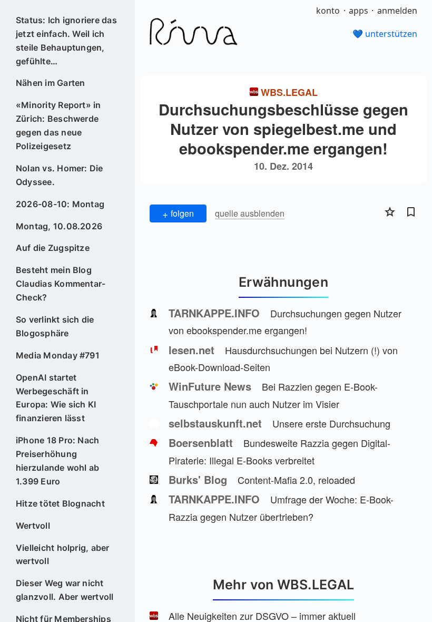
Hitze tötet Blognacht (60, 503)
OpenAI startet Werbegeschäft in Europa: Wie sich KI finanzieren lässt (56, 398)
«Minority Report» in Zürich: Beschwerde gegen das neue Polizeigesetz (58, 125)
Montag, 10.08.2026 (59, 226)
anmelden (397, 10)
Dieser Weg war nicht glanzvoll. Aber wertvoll (65, 590)
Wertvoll (33, 525)
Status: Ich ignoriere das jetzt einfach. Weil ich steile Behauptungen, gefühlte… (66, 40)
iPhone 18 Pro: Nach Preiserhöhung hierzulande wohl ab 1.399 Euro (58, 461)
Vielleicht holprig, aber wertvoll (63, 554)
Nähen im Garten (50, 82)
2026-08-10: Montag (60, 204)
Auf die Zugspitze (53, 247)
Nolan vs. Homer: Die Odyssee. (59, 175)
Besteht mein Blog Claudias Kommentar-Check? (61, 284)
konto (328, 10)
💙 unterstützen (384, 34)
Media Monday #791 (58, 355)
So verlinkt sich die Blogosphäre (55, 326)
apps (358, 10)
